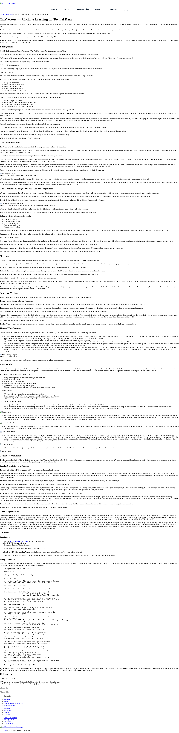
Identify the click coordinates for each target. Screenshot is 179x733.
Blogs (6, 701)
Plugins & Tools (9, 705)
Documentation (82, 9)
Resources (9, 14)
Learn (97, 9)
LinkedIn (7, 709)
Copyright (3, 730)
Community (111, 9)
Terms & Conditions (10, 718)
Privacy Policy (9, 719)
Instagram (7, 710)
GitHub (164, 1)
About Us (155, 1)
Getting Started (143, 1)
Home (2, 14)
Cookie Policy (8, 721)
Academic (7, 699)
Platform (53, 9)
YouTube (7, 714)
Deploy (67, 9)
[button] (126, 9)
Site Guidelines (9, 723)
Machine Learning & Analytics (14, 703)
